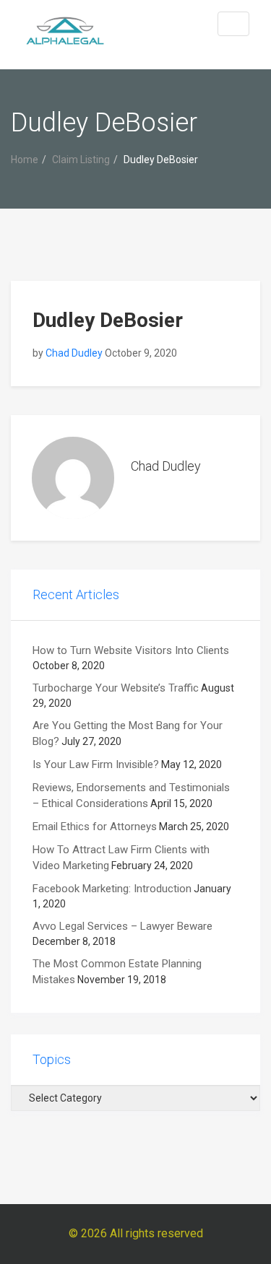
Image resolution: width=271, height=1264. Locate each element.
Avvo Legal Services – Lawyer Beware (122, 926)
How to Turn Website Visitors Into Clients (131, 650)
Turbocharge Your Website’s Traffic (116, 687)
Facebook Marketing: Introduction (112, 888)
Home (24, 159)
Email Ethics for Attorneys (95, 826)
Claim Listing (81, 159)
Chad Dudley (74, 353)
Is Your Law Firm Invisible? (96, 764)
